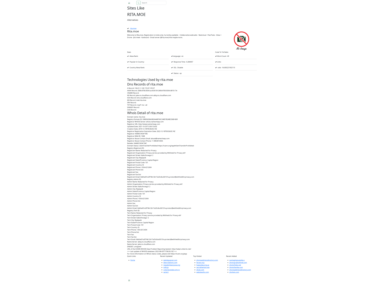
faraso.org (200, 262)
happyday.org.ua (202, 265)
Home (252, 3)
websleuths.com (202, 272)
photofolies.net (235, 265)
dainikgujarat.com (170, 260)
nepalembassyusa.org (171, 265)
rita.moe (133, 28)
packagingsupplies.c (237, 260)
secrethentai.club (203, 267)
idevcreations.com (170, 262)
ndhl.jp (166, 267)
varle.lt (165, 272)
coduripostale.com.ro (171, 270)
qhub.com (200, 270)
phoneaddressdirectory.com (207, 260)
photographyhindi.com (238, 262)
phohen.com (234, 272)
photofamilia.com (236, 267)
